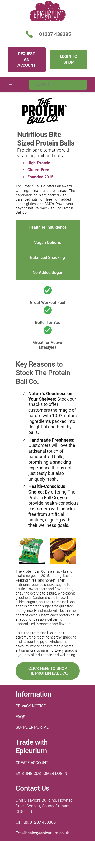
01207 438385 (43, 822)
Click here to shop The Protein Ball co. (47, 671)
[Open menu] (11, 85)
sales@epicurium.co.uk (48, 833)
